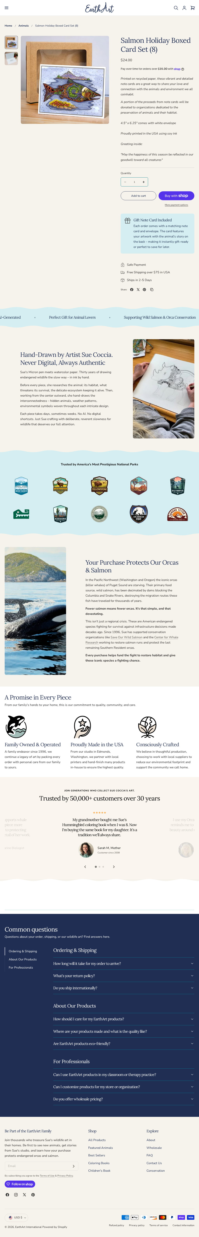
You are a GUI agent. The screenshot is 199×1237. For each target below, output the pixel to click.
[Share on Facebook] (132, 290)
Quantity (126, 173)
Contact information (183, 1225)
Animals (23, 26)
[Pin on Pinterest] (144, 290)
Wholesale (154, 1148)
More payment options (176, 204)
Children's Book (99, 1171)
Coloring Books (99, 1163)
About (151, 1140)
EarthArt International (28, 1227)
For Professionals (21, 967)
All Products (97, 1140)
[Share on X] (138, 290)
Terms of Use (47, 1175)
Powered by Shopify (54, 1227)
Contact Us (154, 1163)
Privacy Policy (65, 1175)
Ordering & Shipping (23, 951)
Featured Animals (100, 1148)
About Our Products (23, 959)
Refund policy (116, 1225)
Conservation (156, 1171)
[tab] (11, 42)
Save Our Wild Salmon (126, 637)
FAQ (150, 1155)
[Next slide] (114, 867)
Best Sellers (96, 1155)
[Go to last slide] (85, 867)
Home (8, 26)
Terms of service (158, 1225)
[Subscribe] (74, 1166)
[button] (6, 7)
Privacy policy (137, 1225)
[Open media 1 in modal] (101, 43)
